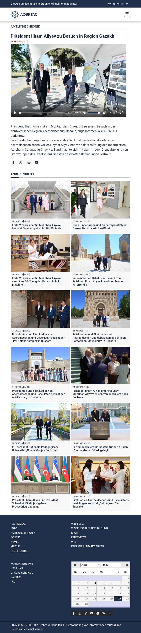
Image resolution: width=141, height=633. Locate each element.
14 (119, 588)
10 (86, 588)
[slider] (42, 112)
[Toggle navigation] (126, 13)
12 (103, 588)
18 (94, 593)
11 (94, 588)
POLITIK (15, 537)
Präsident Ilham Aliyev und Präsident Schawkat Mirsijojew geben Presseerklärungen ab (35, 503)
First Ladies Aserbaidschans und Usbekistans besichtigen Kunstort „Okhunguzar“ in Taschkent (101, 503)
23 (77, 598)
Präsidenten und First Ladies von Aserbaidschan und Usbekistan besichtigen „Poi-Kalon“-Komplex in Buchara (38, 338)
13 (111, 588)
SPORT (75, 532)
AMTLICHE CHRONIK (25, 26)
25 (94, 598)
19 (103, 593)
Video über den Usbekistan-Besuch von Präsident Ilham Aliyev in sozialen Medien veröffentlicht (98, 281)
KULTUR (15, 546)
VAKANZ (16, 577)
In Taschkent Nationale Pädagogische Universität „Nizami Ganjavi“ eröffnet (35, 448)
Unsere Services (22, 572)
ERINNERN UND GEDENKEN (87, 546)
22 (127, 593)
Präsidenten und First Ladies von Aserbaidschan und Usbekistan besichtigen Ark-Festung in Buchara (38, 394)
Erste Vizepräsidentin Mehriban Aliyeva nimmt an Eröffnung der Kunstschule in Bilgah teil (36, 281)
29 (127, 598)
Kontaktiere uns (22, 563)
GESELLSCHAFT (20, 551)
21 (119, 593)
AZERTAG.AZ (18, 523)
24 (86, 598)
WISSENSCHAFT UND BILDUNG (89, 528)
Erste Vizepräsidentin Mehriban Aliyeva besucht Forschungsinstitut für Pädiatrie (37, 226)
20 (111, 593)
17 (86, 593)
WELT (74, 542)
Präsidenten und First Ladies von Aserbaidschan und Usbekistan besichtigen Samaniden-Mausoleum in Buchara (99, 338)
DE (122, 4)
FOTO (14, 528)
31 (86, 604)
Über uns (17, 568)
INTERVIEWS (78, 537)
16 (77, 593)
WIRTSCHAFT (79, 523)
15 (127, 588)
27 (111, 598)
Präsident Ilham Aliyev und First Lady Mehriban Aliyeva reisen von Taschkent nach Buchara (100, 394)
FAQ (13, 581)
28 (119, 598)
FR (127, 4)
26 (103, 598)
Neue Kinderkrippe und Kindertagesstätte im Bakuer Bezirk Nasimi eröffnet (100, 226)
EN (118, 4)
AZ (109, 4)
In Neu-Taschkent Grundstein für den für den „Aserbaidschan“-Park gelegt (100, 448)
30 (77, 604)
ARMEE (15, 542)
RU (113, 4)
